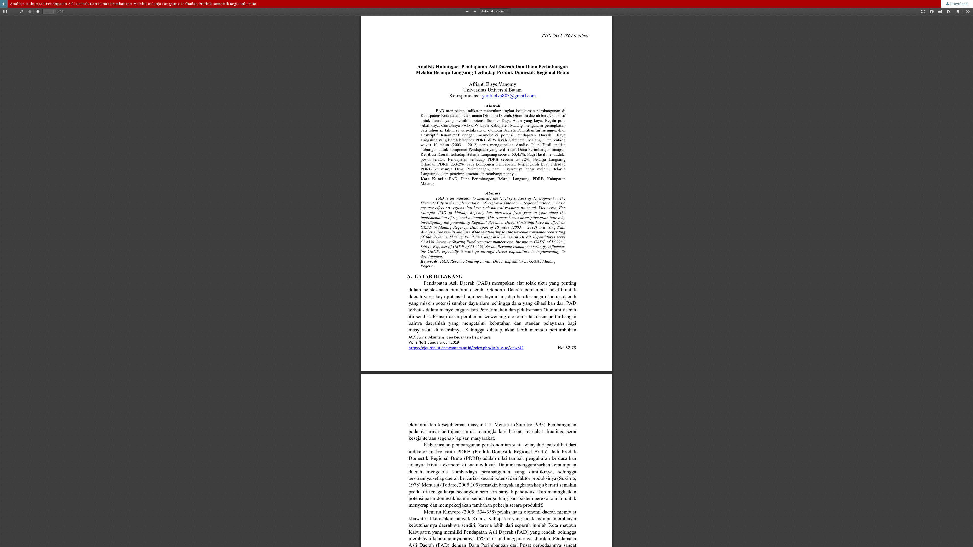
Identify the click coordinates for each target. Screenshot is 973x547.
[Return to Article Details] (4, 4)
